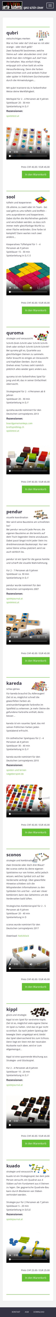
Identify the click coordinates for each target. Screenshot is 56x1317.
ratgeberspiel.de (15, 773)
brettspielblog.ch (15, 427)
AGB (27, 1312)
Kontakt (16, 1312)
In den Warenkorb (35, 174)
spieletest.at (12, 115)
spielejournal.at (14, 598)
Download (38, 1312)
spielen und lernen (16, 770)
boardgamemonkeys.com (19, 423)
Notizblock (23, 935)
